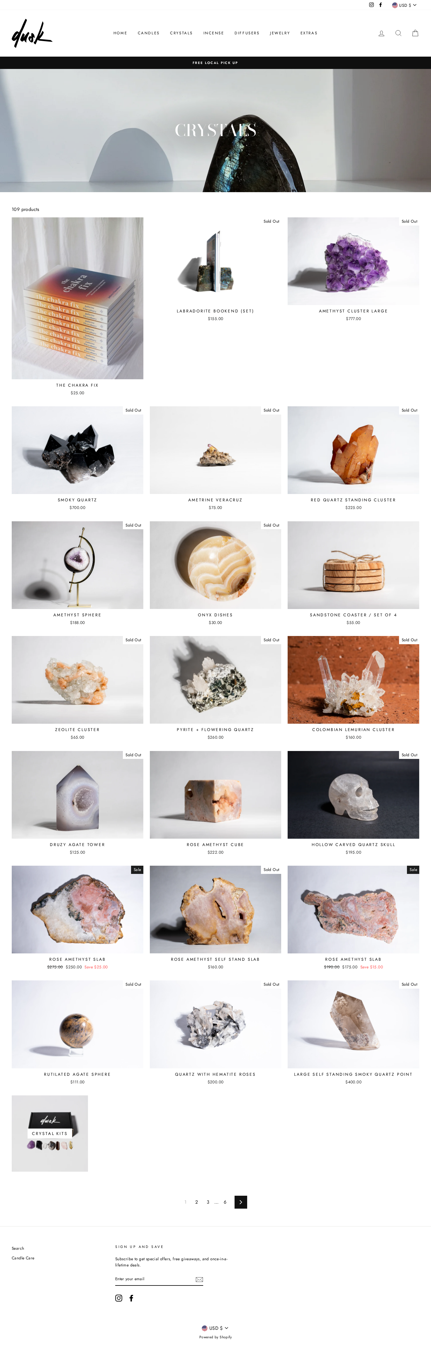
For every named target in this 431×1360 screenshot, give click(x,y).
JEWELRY (280, 33)
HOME (120, 33)
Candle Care (23, 1258)
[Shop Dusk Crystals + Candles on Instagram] (118, 1298)
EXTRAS (309, 33)
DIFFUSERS (247, 33)
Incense (213, 33)
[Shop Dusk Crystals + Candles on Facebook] (131, 1298)
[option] (215, 63)
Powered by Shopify (215, 1337)
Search (18, 1248)
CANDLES (149, 33)
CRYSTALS (181, 33)
